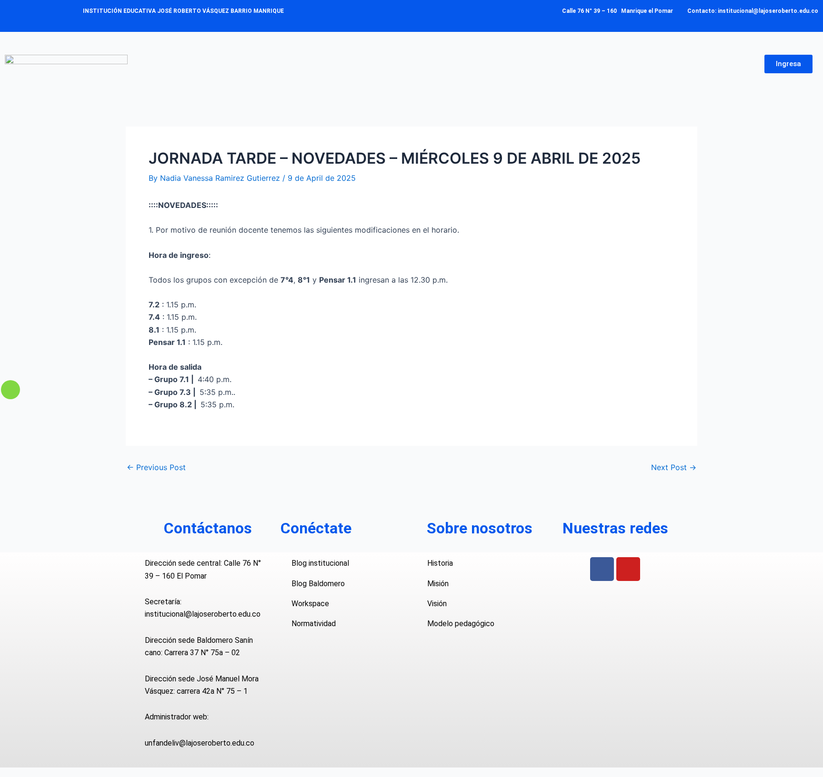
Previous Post (156, 467)
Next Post (673, 467)
